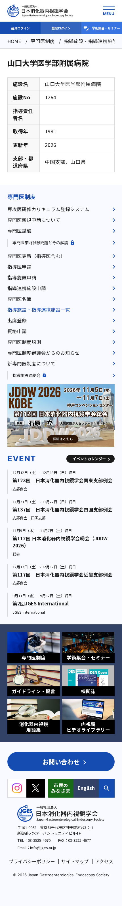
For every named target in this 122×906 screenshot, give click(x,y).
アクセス (104, 861)
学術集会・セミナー (106, 28)
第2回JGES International (40, 603)
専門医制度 (21, 196)
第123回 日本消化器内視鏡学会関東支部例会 (62, 480)
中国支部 (55, 161)
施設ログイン (61, 28)
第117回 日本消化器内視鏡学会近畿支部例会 (62, 574)
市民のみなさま (60, 788)
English (86, 788)
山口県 (78, 161)
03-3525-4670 (39, 840)
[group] (60, 415)
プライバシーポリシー (32, 861)
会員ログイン (20, 28)
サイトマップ (75, 861)
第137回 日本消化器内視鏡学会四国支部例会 (62, 509)
